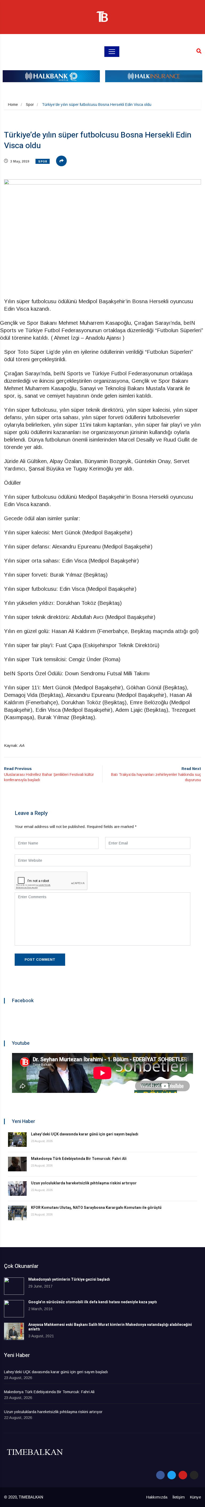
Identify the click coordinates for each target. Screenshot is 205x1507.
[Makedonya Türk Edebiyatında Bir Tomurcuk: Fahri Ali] (17, 1164)
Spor (30, 104)
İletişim (178, 1497)
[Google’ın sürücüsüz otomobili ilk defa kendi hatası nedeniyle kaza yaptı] (14, 1308)
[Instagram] (194, 1475)
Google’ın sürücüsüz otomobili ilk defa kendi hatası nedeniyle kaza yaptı (92, 1302)
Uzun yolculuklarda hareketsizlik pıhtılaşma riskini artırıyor (84, 1183)
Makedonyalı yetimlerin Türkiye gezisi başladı (69, 1279)
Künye (195, 1497)
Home (13, 104)
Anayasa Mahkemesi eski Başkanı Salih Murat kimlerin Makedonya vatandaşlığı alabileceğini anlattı (110, 1327)
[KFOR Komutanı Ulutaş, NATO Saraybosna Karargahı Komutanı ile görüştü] (17, 1213)
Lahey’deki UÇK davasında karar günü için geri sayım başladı (84, 1134)
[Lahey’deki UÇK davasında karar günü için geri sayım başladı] (17, 1139)
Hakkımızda (156, 1497)
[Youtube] (183, 1475)
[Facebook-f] (160, 1475)
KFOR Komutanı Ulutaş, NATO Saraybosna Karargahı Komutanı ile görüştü (96, 1207)
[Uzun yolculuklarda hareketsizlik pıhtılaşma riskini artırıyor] (17, 1188)
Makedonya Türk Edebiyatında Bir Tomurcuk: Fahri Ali (79, 1159)
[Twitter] (171, 1475)
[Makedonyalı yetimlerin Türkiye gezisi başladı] (14, 1286)
